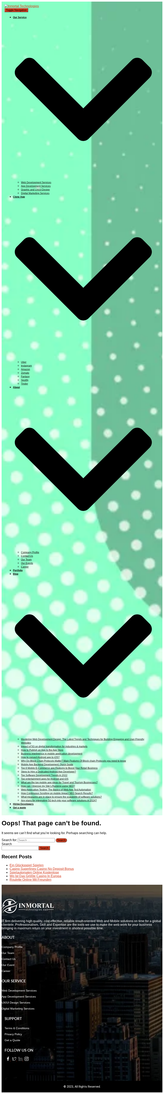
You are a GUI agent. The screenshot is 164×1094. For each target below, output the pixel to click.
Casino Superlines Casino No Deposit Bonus (42, 869)
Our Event (8, 965)
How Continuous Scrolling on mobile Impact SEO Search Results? (57, 793)
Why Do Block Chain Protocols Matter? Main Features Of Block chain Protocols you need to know (73, 760)
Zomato (25, 373)
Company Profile (30, 552)
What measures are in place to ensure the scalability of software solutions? (61, 796)
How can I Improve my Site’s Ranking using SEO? (48, 786)
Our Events (27, 563)
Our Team (26, 559)
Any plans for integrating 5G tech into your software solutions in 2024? (59, 800)
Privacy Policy (13, 1034)
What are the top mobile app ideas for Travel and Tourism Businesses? (59, 782)
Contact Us (27, 556)
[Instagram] (26, 1059)
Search (7, 844)
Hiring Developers (23, 804)
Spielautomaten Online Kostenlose (34, 872)
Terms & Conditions (17, 1028)
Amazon (25, 369)
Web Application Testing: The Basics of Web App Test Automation (56, 789)
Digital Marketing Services (35, 193)
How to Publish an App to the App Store (42, 750)
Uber (23, 362)
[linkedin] (20, 1059)
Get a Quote (12, 1040)
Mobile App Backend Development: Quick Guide (47, 764)
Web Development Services (36, 182)
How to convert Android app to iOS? (40, 757)
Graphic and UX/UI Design (35, 189)
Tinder (24, 383)
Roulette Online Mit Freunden (30, 879)
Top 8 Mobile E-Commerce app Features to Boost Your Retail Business (59, 768)
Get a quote (19, 807)
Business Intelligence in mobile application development (51, 753)
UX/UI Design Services (16, 1002)
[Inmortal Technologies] (21, 6)
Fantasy (25, 376)
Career (25, 566)
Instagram (26, 365)
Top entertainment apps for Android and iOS (44, 778)
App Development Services (36, 186)
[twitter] (14, 1059)
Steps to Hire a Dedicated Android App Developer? (48, 771)
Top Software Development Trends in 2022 (44, 775)
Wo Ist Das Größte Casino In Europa (35, 876)
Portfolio (18, 570)
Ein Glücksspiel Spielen (27, 865)
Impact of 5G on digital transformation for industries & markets (54, 746)
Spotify (24, 380)
